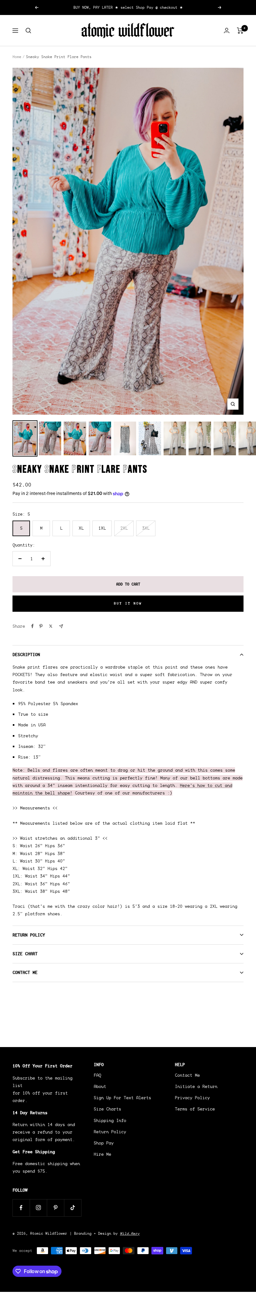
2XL (124, 528)
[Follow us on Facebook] (21, 1207)
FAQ (97, 1075)
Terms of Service (195, 1109)
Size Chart (24, 953)
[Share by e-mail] (61, 626)
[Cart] (240, 30)
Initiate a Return (196, 1086)
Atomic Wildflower (48, 1233)
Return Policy (28, 935)
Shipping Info (110, 1120)
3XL (146, 528)
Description (26, 654)
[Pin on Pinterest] (40, 626)
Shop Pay (104, 1143)
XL (81, 528)
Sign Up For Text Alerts (122, 1097)
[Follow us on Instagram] (38, 1207)
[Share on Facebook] (32, 626)
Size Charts (107, 1109)
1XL (102, 528)
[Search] (28, 30)
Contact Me (24, 972)
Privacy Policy (192, 1097)
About (100, 1086)
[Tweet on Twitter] (50, 626)
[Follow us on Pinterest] (55, 1207)
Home (16, 56)
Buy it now (128, 603)
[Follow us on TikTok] (72, 1207)
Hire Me (102, 1154)
